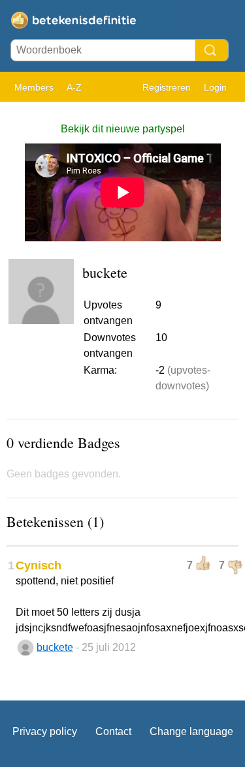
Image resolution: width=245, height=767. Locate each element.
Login (215, 87)
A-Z (74, 87)
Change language (191, 731)
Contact (113, 731)
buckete (55, 647)
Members (34, 87)
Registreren (166, 87)
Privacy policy (44, 731)
